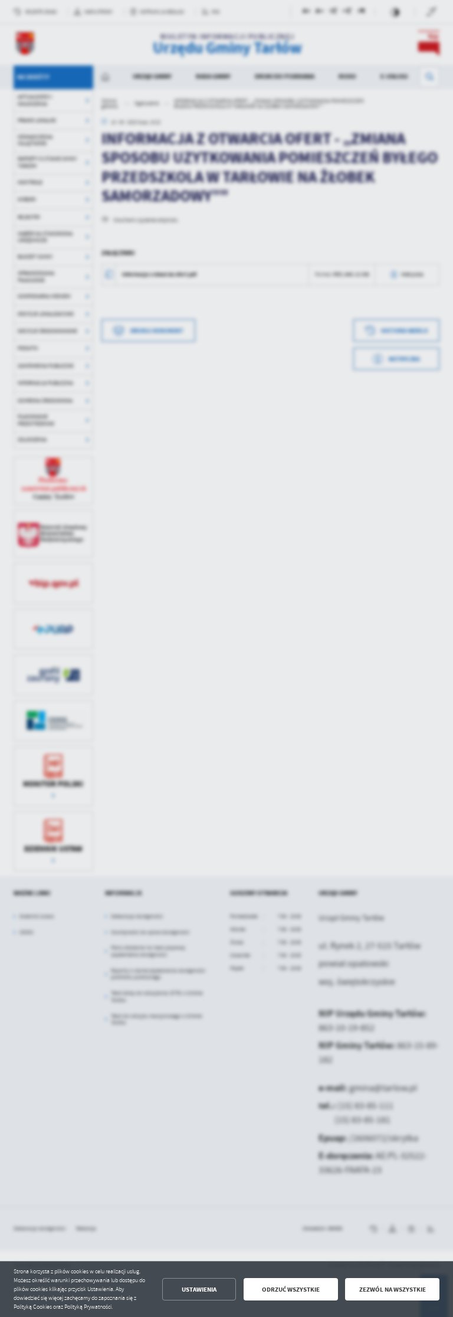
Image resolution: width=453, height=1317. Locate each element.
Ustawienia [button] (199, 1289)
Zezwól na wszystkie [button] (392, 1289)
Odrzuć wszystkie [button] (291, 1289)
